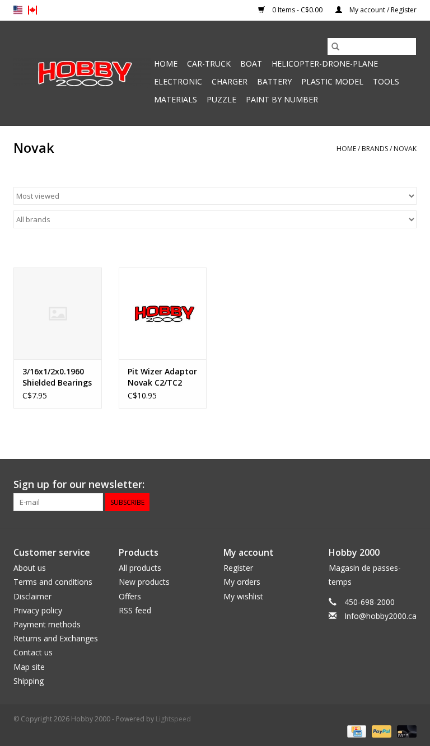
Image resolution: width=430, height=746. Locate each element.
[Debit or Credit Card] (405, 730)
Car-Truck (209, 63)
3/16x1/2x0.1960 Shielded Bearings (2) (57, 377)
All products (140, 567)
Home (165, 63)
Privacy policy (37, 610)
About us (29, 567)
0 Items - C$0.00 (297, 10)
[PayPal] (380, 730)
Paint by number (282, 99)
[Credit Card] (355, 730)
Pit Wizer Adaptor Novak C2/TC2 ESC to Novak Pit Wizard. (162, 377)
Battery (274, 81)
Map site (29, 666)
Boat (251, 63)
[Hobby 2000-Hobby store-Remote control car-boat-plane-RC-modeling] (82, 73)
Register (238, 567)
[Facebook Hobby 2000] (408, 485)
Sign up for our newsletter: (78, 484)
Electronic (178, 81)
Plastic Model (332, 81)
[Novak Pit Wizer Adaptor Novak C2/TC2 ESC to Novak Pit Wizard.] (163, 314)
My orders (241, 581)
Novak (405, 148)
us (17, 10)
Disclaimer (32, 596)
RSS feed (135, 610)
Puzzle (221, 99)
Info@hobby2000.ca (380, 616)
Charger (229, 81)
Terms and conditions (52, 581)
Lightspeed (173, 719)
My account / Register (382, 10)
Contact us (33, 652)
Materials (175, 99)
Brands (375, 148)
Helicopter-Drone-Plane (325, 63)
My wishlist (243, 596)
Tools (386, 81)
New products (144, 581)
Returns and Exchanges (55, 638)
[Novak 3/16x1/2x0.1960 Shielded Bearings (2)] (57, 314)
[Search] (335, 46)
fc (32, 10)
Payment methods (47, 624)
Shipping (28, 680)
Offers (130, 596)
